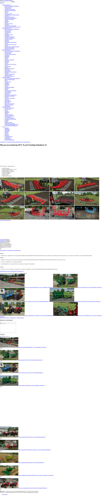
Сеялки (6, 20)
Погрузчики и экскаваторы (10, 90)
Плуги (6, 12)
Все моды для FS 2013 (9, 139)
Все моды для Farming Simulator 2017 (12, 78)
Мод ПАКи (7, 69)
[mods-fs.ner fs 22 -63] (87, 205)
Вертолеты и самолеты (9, 48)
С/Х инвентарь (8, 91)
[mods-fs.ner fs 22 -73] (87, 191)
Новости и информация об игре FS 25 (13, 26)
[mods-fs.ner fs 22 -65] (62, 205)
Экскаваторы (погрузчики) (10, 119)
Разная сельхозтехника (9, 17)
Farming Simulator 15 (6, 107)
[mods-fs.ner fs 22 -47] (62, 219)
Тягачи (6, 22)
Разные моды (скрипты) (10, 123)
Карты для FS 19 (8, 52)
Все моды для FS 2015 (9, 108)
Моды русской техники (10, 79)
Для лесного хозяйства (9, 117)
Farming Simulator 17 (6, 77)
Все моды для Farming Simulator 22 (12, 29)
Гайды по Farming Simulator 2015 (11, 124)
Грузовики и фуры (9, 23)
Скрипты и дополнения (10, 9)
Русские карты (8, 8)
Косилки (6, 67)
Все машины (7, 130)
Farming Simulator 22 (6, 28)
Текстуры (7, 99)
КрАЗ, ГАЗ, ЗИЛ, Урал (9, 103)
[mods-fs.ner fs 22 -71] (12, 205)
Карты (6, 80)
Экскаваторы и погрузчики (10, 25)
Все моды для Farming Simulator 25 (12, 6)
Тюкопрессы (7, 137)
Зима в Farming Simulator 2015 (11, 125)
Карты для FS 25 (8, 7)
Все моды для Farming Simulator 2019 (12, 51)
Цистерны (7, 15)
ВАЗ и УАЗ (7, 102)
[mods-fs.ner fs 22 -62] (12, 219)
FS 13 (3, 126)
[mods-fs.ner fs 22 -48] (37, 219)
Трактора (7, 11)
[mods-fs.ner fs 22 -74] (37, 191)
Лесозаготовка (8, 70)
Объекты (7, 72)
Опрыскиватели (8, 138)
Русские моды (8, 31)
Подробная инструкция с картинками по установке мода (12, 271)
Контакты (2, 2)
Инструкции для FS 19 (9, 76)
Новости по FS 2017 (9, 104)
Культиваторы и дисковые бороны (12, 14)
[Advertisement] (10, 155)
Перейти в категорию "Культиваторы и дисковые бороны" (12, 317)
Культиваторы (8, 66)
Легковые (7, 132)
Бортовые (7, 131)
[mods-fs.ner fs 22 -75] (12, 191)
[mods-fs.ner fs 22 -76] (62, 191)
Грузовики (7, 55)
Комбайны (7, 21)
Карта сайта (4, 494)
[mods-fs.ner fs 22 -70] (37, 205)
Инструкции (7, 105)
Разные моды (7, 100)
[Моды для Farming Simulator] (6, 0)
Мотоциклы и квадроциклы (10, 18)
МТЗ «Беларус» (8, 101)
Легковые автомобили (9, 19)
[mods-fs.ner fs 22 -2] (87, 219)
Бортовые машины (9, 114)
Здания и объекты (8, 13)
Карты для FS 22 (8, 30)
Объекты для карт (8, 122)
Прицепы (7, 24)
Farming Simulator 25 (6, 4)
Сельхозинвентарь (8, 136)
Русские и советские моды (10, 10)
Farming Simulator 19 (6, 49)
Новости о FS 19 (8, 75)
